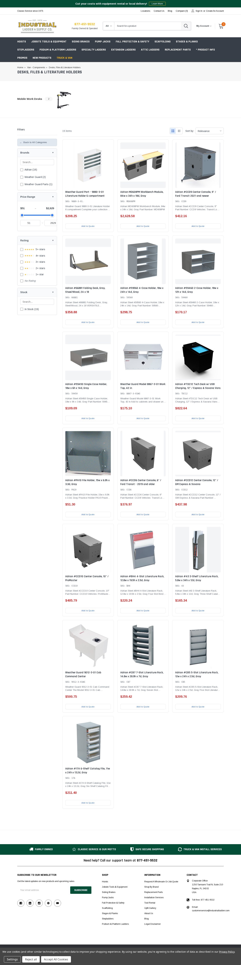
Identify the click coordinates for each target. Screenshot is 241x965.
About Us (148, 913)
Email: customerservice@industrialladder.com (211, 909)
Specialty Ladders (94, 50)
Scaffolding (163, 41)
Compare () (182, 11)
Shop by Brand (151, 887)
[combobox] (147, 26)
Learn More (157, 3)
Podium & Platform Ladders (58, 50)
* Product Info (205, 50)
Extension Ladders (123, 50)
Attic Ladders (150, 50)
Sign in (199, 11)
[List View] (179, 131)
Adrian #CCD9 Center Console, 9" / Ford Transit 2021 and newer (195, 194)
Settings (12, 959)
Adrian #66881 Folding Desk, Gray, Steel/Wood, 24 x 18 (85, 290)
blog (170, 11)
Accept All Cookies (56, 959)
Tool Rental (149, 903)
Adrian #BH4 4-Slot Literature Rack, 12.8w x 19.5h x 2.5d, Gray (142, 578)
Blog (146, 918)
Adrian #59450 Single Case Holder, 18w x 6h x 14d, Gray (86, 386)
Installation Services (154, 897)
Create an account (215, 11)
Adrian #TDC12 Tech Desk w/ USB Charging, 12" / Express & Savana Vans (198, 386)
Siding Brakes (81, 41)
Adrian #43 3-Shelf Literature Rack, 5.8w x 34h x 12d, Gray (196, 578)
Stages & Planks (187, 41)
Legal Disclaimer (152, 924)
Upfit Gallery (150, 908)
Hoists (21, 41)
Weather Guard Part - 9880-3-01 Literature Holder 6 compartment (85, 194)
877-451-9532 (84, 24)
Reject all (31, 959)
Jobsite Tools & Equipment (49, 41)
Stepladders (25, 50)
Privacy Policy (226, 951)
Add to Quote (88, 226)
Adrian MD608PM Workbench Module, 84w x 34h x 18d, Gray (141, 194)
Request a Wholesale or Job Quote (161, 881)
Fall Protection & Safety (132, 41)
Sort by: (189, 131)
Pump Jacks (102, 41)
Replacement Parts (178, 50)
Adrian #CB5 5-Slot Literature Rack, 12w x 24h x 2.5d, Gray (196, 674)
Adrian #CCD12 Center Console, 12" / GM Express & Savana (196, 482)
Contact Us (159, 11)
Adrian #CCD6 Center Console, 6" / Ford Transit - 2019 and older (140, 482)
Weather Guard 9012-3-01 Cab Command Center (83, 674)
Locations (145, 11)
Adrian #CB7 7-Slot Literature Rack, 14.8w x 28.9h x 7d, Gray (141, 674)
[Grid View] (173, 131)
